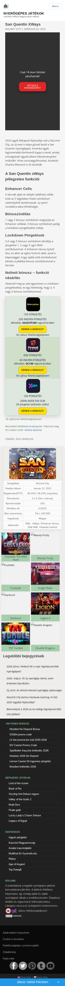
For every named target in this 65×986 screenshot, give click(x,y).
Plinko (12, 858)
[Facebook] (14, 966)
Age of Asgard (17, 864)
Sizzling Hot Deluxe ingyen (24, 793)
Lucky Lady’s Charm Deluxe (25, 815)
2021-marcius (24, 439)
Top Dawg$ (15, 869)
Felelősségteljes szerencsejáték (21, 945)
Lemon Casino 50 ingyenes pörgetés (30, 761)
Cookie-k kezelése (13, 939)
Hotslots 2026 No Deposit (24, 755)
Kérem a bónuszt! (32, 329)
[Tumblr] (41, 966)
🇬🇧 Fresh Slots (24, 977)
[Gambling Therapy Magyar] (11, 910)
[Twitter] (23, 966)
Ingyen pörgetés (18, 837)
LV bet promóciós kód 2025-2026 (28, 739)
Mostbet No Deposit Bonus (25, 729)
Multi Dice (14, 804)
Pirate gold (15, 810)
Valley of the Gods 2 (20, 799)
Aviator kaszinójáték (20, 848)
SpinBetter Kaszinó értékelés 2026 (29, 750)
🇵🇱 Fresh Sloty (40, 977)
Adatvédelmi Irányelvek (16, 932)
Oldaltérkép (9, 952)
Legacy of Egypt (18, 820)
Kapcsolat (8, 958)
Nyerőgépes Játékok (23, 13)
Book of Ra (15, 788)
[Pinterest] (32, 966)
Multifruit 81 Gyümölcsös (23, 853)
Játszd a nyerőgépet (32, 86)
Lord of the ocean (18, 783)
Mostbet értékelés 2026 (23, 766)
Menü (55, 6)
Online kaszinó (33, 430)
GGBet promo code (21, 734)
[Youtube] (50, 966)
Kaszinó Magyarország (22, 842)
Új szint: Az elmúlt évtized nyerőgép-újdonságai (34, 690)
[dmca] (14, 915)
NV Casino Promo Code (23, 745)
